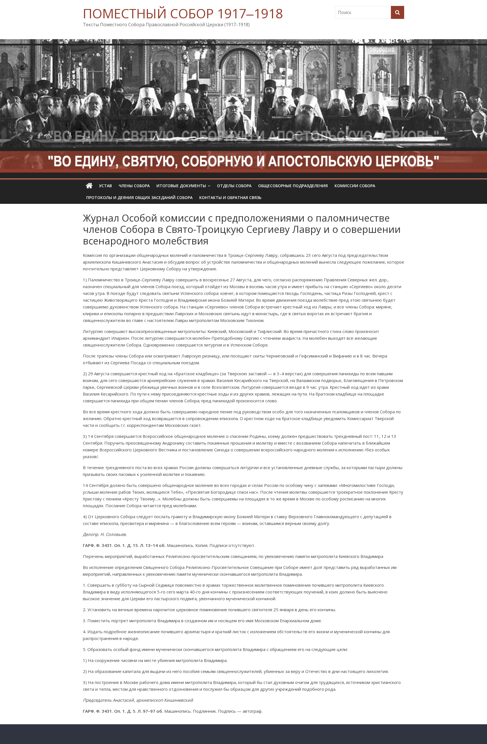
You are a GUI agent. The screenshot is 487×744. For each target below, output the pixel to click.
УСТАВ (105, 185)
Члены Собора (134, 185)
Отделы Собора (234, 185)
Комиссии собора (355, 185)
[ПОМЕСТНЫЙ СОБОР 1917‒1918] (89, 186)
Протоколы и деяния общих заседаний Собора (139, 197)
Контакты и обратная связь (230, 197)
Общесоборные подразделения (293, 185)
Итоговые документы (181, 185)
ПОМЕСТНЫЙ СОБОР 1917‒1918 (183, 13)
